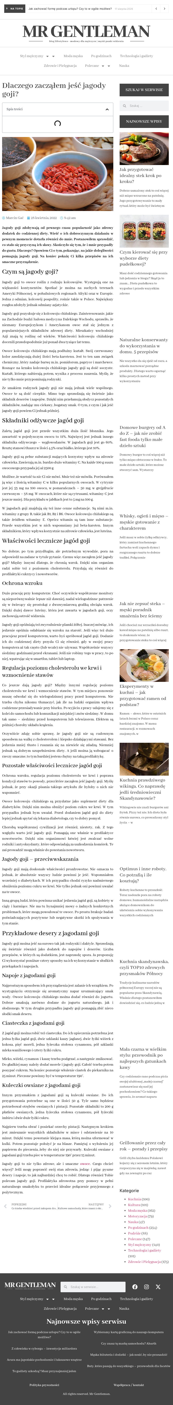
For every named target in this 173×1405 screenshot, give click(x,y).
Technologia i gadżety (136, 56)
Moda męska (73, 56)
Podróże (134, 1233)
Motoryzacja (137, 1216)
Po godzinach (101, 56)
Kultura (134, 1205)
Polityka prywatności (44, 1385)
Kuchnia (134, 1199)
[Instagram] (146, 1287)
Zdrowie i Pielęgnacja (60, 66)
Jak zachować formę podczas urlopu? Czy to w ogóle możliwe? (70, 8)
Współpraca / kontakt (129, 1385)
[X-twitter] (158, 1287)
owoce (85, 1164)
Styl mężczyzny (31, 56)
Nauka (124, 66)
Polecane (92, 66)
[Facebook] (135, 1287)
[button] (107, 109)
